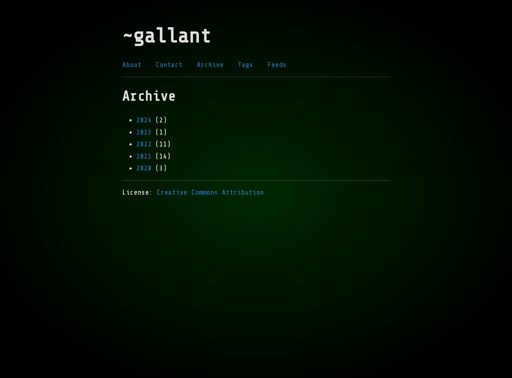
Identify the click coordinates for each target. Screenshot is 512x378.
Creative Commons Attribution (210, 192)
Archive (210, 65)
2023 (144, 132)
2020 (144, 168)
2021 (144, 156)
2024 (144, 120)
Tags (245, 65)
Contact (169, 65)
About (131, 65)
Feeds (277, 65)
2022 (144, 144)
